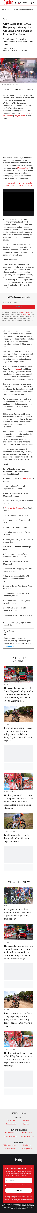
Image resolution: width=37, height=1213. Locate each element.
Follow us (19, 89)
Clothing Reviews (27, 1148)
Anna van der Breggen (14, 508)
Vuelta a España (11, 1124)
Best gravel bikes (27, 1132)
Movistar (18, 369)
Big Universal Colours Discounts (23, 9)
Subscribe (25, 2)
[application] (18, 200)
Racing (5, 19)
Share (7, 89)
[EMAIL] (5, 633)
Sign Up (18, 1190)
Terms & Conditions (17, 1199)
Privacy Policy (25, 1197)
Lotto (24, 479)
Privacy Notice (27, 314)
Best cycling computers (27, 1136)
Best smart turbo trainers (10, 1136)
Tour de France (11, 1120)
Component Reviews (10, 1148)
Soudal (29, 479)
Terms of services (25, 312)
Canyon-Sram (19, 116)
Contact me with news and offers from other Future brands (19, 1185)
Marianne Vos (22, 168)
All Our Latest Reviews (9, 1145)
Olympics (26, 1124)
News (25, 50)
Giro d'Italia (26, 1120)
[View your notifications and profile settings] (15, 3)
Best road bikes (9, 1132)
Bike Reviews (27, 1145)
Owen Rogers (10, 48)
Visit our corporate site (28, 1205)
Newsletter (30, 89)
